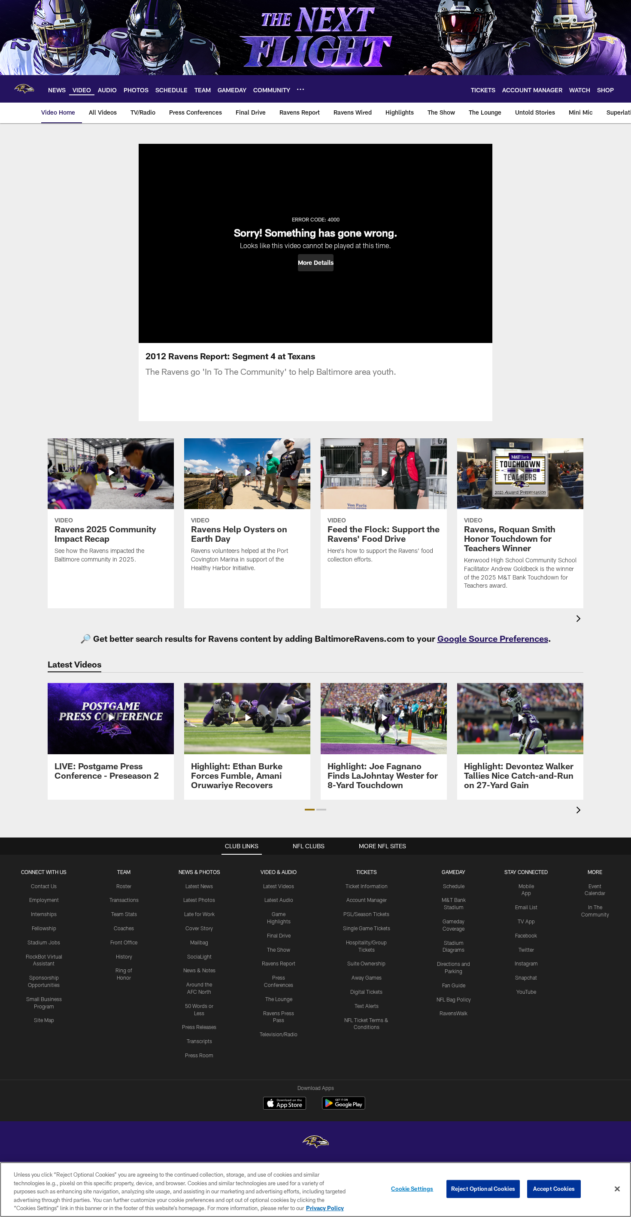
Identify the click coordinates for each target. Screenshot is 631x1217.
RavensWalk (453, 1013)
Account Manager (366, 900)
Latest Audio (278, 900)
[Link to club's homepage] (24, 89)
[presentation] (579, 619)
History (124, 956)
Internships (44, 914)
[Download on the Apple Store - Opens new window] (284, 1104)
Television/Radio (278, 1034)
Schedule (453, 886)
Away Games (367, 977)
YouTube (526, 992)
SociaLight (199, 956)
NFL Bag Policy (454, 999)
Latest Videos (278, 886)
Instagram (526, 963)
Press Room (199, 1055)
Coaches (124, 928)
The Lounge (278, 999)
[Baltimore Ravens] (315, 1143)
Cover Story (199, 928)
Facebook (526, 935)
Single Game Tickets (366, 928)
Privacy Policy (325, 1208)
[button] (316, 262)
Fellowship (44, 928)
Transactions (124, 900)
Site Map (44, 1020)
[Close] (617, 1189)
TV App (526, 921)
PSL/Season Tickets (366, 914)
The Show (278, 950)
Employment (44, 900)
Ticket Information (367, 886)
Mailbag (199, 942)
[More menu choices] (300, 89)
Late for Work (199, 914)
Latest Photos (199, 900)
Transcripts (199, 1041)
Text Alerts (367, 1006)
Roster (123, 886)
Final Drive (279, 935)
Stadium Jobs (43, 942)
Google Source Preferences (492, 638)
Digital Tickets (366, 992)
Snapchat (526, 977)
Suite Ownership (366, 963)
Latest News (199, 886)
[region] (315, 1189)
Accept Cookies (554, 1188)
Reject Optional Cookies (483, 1188)
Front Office (123, 942)
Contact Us (44, 886)
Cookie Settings (412, 1188)
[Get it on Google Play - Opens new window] (343, 1107)
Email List (526, 907)
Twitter (526, 950)
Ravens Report (278, 963)
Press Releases (199, 1027)
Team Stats (124, 914)
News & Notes (199, 970)
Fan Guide (453, 985)
